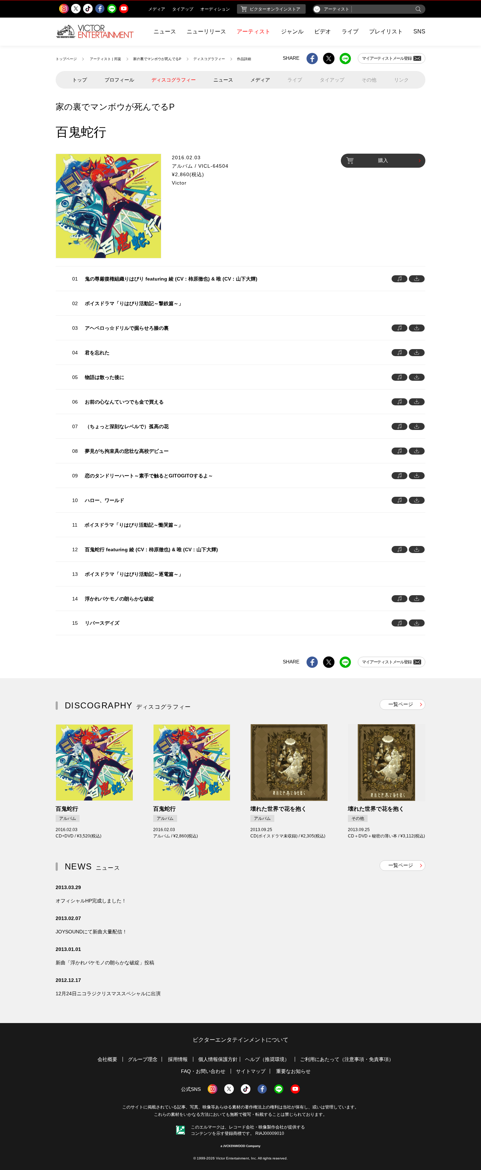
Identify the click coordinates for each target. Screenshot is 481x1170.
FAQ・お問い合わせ (203, 1071)
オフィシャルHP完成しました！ (91, 901)
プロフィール (119, 80)
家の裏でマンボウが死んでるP (157, 59)
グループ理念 (142, 1059)
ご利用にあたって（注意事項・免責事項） (347, 1059)
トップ (79, 80)
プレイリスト (386, 31)
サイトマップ (251, 1071)
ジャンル (292, 31)
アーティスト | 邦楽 (105, 59)
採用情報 (178, 1059)
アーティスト (253, 31)
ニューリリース (206, 31)
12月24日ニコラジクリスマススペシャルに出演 (108, 993)
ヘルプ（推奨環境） (267, 1059)
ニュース (165, 31)
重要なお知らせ (293, 1071)
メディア (260, 80)
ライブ (350, 31)
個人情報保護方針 (218, 1059)
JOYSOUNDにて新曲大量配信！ (91, 931)
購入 (383, 160)
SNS (419, 31)
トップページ (66, 59)
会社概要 (107, 1059)
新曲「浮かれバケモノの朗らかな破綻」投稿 (105, 962)
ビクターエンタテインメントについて (240, 1040)
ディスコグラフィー (209, 59)
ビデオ (322, 31)
